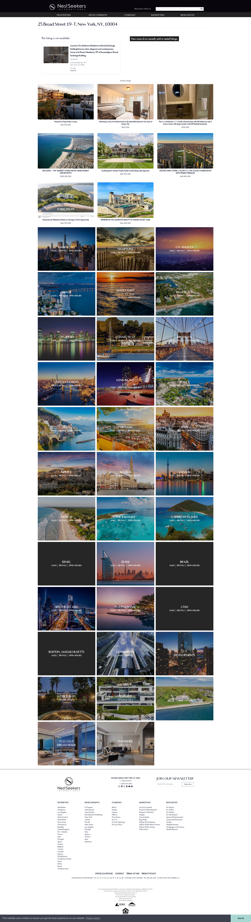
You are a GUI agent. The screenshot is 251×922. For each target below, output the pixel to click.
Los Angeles (62, 812)
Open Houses (75, 251)
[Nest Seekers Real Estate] (66, 7)
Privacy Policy (117, 824)
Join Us (114, 819)
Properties (64, 15)
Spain (60, 842)
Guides (169, 822)
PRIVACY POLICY (149, 873)
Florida (87, 822)
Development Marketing (93, 815)
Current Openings (118, 822)
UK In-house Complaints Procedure (125, 895)
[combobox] (177, 9)
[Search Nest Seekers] (201, 9)
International (89, 810)
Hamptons (61, 810)
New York (88, 817)
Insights (142, 815)
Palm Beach (62, 819)
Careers (115, 812)
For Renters (170, 812)
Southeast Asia (63, 869)
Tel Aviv (87, 837)
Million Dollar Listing (147, 827)
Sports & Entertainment (174, 817)
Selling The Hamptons (147, 822)
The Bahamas (62, 856)
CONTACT (119, 873)
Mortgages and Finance (175, 827)
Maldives (88, 842)
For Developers (172, 815)
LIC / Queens (63, 832)
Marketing (157, 15)
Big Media (143, 819)
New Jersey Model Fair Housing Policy (125, 897)
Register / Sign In (143, 9)
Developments (98, 15)
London (87, 819)
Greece (60, 844)
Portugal (61, 839)
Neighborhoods (172, 824)
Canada (61, 851)
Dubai (60, 864)
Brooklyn (61, 827)
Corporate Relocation (174, 819)
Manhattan (62, 807)
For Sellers (170, 810)
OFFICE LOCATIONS (104, 873)
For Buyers (170, 807)
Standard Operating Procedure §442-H (125, 893)
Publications (143, 829)
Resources (187, 15)
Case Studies (89, 812)
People (114, 810)
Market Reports (172, 829)
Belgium (60, 846)
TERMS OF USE (132, 873)
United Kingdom (63, 829)
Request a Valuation (146, 812)
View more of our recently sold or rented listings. (154, 38)
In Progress (89, 807)
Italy (59, 837)
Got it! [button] (241, 918)
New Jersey (62, 822)
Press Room (116, 817)
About (114, 807)
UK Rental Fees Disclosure (126, 900)
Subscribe (187, 784)
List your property (145, 807)
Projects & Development (148, 810)
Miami (60, 815)
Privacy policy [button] (93, 918)
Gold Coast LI (63, 817)
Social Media (144, 817)
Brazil (60, 866)
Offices (114, 815)
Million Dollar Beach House (149, 824)
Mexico (60, 854)
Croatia (60, 849)
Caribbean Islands (64, 859)
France (60, 834)
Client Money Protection (125, 898)
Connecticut (62, 824)
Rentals (63, 251)
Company (130, 15)
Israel (60, 861)
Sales (54, 251)
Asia (86, 839)
